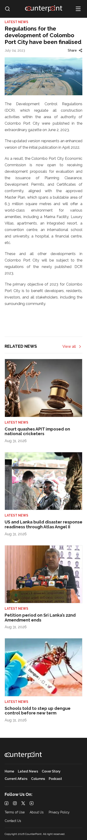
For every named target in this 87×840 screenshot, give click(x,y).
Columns (38, 779)
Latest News (28, 771)
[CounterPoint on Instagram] (15, 803)
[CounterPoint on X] (23, 803)
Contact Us (13, 821)
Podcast (55, 779)
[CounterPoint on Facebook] (6, 803)
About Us (37, 812)
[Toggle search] (7, 9)
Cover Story (51, 771)
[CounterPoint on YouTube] (31, 803)
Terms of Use (15, 812)
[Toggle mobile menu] (78, 9)
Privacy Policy (59, 812)
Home (9, 771)
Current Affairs (16, 779)
